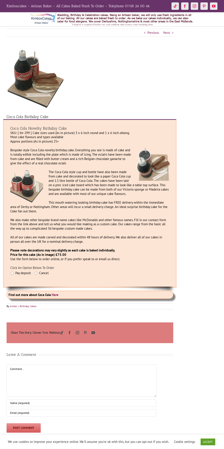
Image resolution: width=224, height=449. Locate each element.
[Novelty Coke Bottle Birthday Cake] (26, 171)
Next (166, 33)
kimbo (13, 306)
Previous (153, 33)
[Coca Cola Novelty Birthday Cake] (153, 150)
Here (55, 295)
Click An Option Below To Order (32, 268)
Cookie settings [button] (184, 442)
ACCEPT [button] (208, 442)
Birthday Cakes (28, 306)
